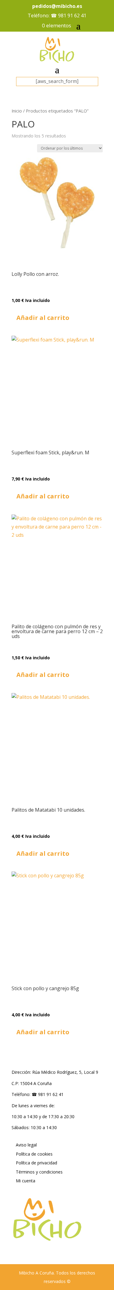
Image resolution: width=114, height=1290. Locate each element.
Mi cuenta (25, 1181)
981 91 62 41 (72, 15)
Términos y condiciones (39, 1172)
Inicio (17, 111)
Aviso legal (26, 1145)
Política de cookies (34, 1154)
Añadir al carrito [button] (42, 318)
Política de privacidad (36, 1163)
